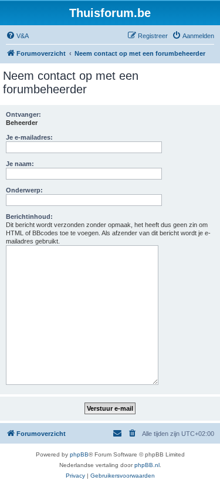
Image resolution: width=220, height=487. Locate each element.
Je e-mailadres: (29, 137)
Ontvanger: (23, 114)
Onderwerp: (24, 190)
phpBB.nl (147, 465)
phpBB (79, 454)
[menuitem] (17, 36)
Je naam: (20, 163)
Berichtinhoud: (29, 216)
